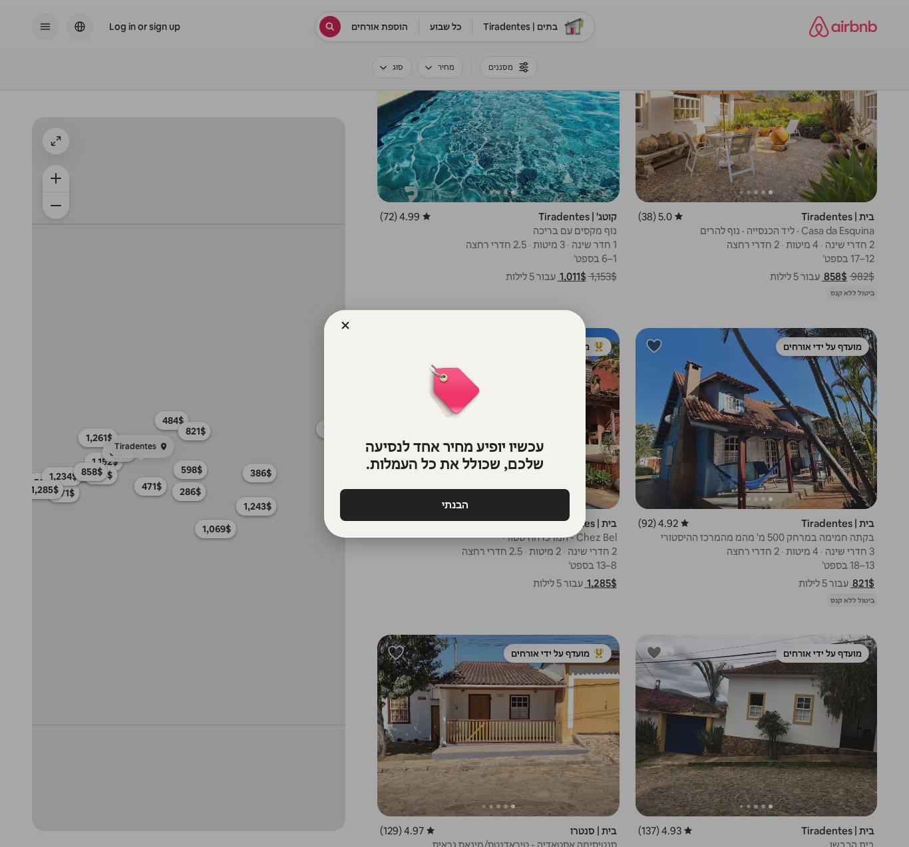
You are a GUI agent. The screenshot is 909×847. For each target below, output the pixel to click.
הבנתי (454, 505)
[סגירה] (345, 325)
